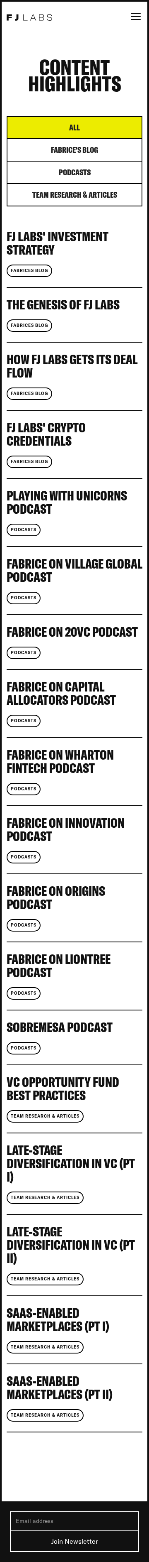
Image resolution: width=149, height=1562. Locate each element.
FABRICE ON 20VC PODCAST (72, 632)
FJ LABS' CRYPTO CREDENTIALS (46, 435)
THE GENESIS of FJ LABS (63, 305)
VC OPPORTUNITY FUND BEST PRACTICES (63, 1089)
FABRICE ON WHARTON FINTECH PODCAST (60, 762)
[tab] (74, 128)
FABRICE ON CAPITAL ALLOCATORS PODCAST (61, 694)
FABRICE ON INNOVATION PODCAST (66, 830)
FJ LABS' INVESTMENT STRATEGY (57, 244)
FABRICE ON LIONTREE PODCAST (59, 966)
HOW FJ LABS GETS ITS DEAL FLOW (72, 367)
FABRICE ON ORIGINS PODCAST (56, 898)
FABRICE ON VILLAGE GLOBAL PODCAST (74, 571)
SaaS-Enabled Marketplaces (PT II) (60, 1388)
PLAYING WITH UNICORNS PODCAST (67, 503)
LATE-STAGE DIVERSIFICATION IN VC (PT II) (71, 1245)
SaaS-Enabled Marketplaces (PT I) (58, 1320)
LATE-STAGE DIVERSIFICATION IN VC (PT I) (71, 1164)
